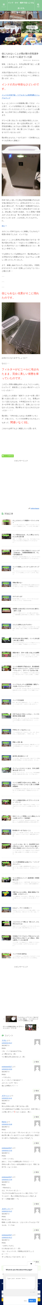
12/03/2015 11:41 (7, 1098)
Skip (25, 1300)
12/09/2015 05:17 (7, 1237)
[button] (38, 672)
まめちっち (6, 1209)
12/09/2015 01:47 (7, 1211)
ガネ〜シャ (6, 1095)
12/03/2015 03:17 (7, 1043)
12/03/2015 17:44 (7, 1179)
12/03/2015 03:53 (7, 1069)
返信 (37, 1062)
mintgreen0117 (7, 1066)
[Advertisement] (21, 483)
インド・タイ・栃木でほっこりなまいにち (21, 5)
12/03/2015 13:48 (7, 1124)
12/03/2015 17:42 (7, 1150)
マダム (4, 1040)
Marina (4, 1122)
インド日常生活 (8, 456)
